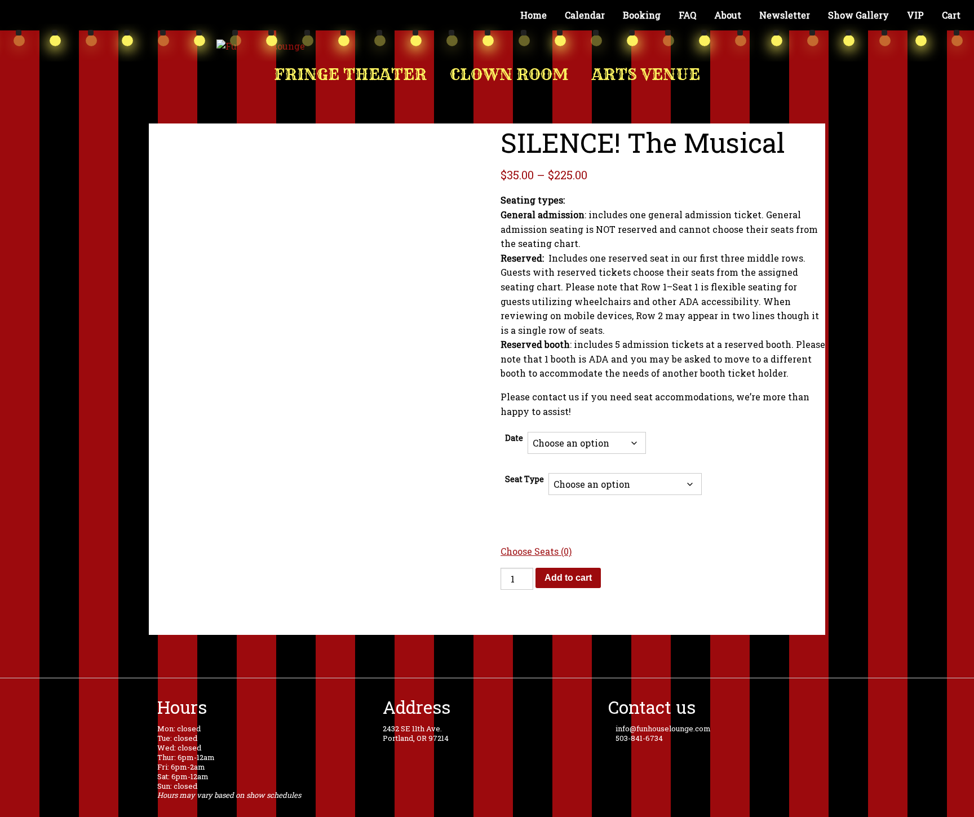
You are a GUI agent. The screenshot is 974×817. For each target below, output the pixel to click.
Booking (642, 15)
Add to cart (568, 577)
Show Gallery (858, 15)
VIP (915, 15)
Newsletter (784, 15)
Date (514, 437)
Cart (951, 15)
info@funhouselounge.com (662, 728)
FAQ (687, 15)
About (727, 15)
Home (533, 15)
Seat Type (524, 479)
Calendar (585, 15)
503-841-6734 (638, 738)
